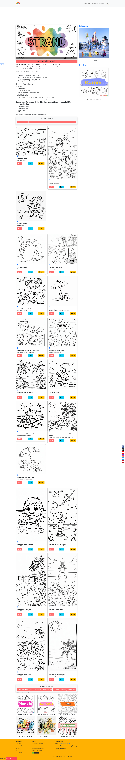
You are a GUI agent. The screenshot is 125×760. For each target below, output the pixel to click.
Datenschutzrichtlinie (37, 743)
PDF (20, 163)
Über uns (18, 743)
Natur (37, 58)
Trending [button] (101, 3)
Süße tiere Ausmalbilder (94, 99)
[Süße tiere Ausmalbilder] (94, 82)
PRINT (42, 163)
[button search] (107, 3)
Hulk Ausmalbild (72, 689)
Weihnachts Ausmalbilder (35, 122)
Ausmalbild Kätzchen (48, 122)
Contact (18, 748)
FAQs (17, 750)
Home (18, 58)
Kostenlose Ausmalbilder (28, 58)
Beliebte (82, 65)
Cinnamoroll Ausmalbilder (59, 689)
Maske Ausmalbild (47, 689)
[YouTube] (123, 452)
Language (3, 758)
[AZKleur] (18, 3)
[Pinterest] (123, 461)
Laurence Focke (20, 746)
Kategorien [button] (87, 3)
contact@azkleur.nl (65, 743)
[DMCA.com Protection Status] (35, 753)
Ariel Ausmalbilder (71, 122)
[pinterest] (18, 156)
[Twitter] (123, 458)
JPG (30, 163)
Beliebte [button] (94, 3)
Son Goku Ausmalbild (23, 122)
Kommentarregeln (37, 750)
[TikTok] (123, 449)
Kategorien (83, 26)
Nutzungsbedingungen (38, 748)
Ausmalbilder (19, 753)
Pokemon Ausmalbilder (35, 689)
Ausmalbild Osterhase (23, 689)
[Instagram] (123, 455)
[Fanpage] (123, 447)
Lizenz (33, 746)
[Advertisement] (62, 15)
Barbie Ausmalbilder (60, 122)
